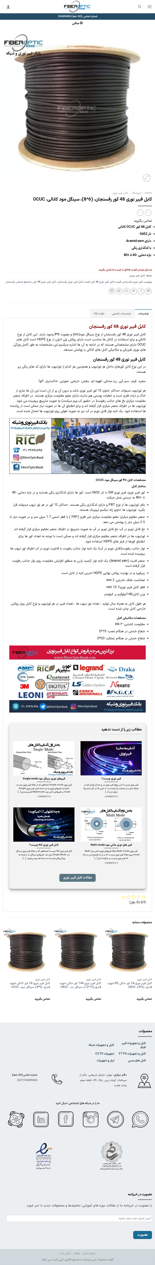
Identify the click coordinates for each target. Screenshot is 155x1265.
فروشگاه (136, 193)
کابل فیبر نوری (120, 193)
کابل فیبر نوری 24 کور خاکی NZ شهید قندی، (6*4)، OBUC (129, 985)
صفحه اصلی (89, 1253)
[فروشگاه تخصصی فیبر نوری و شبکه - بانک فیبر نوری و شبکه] (77, 6)
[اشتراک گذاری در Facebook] (141, 291)
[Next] (3, 968)
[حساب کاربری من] (8, 6)
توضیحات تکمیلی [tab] (121, 314)
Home (148, 193)
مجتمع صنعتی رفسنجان (18, 282)
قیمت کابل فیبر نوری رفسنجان (74, 282)
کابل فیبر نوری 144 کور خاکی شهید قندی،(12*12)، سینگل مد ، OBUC (80, 985)
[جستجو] (139, 6)
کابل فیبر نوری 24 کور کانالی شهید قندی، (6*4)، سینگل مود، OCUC (29, 985)
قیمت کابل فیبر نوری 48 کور (106, 282)
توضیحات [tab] (143, 314)
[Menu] (149, 6)
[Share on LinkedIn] (112, 291)
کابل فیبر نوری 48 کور (44, 282)
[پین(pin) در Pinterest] (119, 291)
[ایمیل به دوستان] (126, 291)
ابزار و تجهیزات (105, 1061)
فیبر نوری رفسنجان (132, 282)
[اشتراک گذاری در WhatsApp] (148, 291)
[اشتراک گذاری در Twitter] (133, 291)
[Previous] (152, 968)
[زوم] (147, 178)
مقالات (76, 1253)
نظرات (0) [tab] (99, 314)
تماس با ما (65, 1253)
